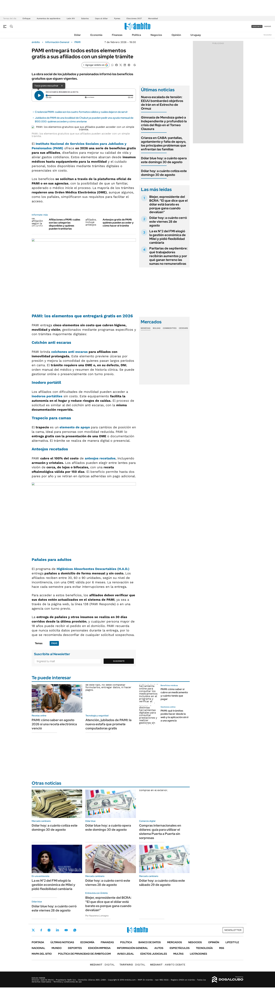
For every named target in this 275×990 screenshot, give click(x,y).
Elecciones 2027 (134, 18)
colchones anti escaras (69, 352)
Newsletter (268, 35)
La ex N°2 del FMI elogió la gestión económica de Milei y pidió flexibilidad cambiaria (167, 237)
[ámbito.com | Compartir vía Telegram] (129, 64)
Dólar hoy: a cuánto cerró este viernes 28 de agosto (168, 221)
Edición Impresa (99, 948)
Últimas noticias (62, 942)
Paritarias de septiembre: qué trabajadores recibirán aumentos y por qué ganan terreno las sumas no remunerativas (168, 256)
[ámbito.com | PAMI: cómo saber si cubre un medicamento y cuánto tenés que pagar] (148, 693)
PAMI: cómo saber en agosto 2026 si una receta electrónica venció (54, 724)
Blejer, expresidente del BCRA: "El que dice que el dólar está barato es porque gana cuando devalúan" (168, 204)
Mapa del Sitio (42, 953)
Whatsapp (74, 930)
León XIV (71, 18)
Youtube (66, 930)
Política (136, 35)
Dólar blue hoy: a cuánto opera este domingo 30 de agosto (164, 160)
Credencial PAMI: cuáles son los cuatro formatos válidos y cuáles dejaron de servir (81, 112)
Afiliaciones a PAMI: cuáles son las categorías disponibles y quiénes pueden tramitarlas (64, 224)
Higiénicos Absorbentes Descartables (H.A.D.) (93, 569)
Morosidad (153, 18)
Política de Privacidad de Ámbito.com (84, 953)
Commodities (169, 328)
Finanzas (117, 35)
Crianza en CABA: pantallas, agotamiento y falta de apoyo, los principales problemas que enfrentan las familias (163, 143)
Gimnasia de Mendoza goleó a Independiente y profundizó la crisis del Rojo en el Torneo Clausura (164, 123)
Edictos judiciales (153, 953)
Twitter (33, 930)
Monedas (145, 328)
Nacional (38, 948)
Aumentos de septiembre (48, 18)
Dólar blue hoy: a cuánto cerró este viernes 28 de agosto (54, 908)
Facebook (41, 930)
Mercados (174, 942)
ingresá (267, 26)
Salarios (85, 18)
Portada (38, 942)
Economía (96, 35)
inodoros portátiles (47, 396)
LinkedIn (57, 930)
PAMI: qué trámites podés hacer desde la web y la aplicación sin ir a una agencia (175, 715)
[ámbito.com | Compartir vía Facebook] (116, 64)
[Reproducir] (39, 95)
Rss (221, 948)
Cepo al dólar (101, 18)
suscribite (257, 26)
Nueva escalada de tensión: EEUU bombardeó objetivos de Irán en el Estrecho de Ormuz (162, 103)
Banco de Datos (149, 942)
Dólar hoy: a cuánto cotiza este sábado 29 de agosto (162, 882)
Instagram (49, 930)
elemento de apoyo (75, 427)
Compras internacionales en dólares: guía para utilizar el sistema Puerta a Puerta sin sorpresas (160, 831)
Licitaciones (198, 953)
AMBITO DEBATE (167, 964)
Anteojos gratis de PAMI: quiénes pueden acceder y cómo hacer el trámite (118, 222)
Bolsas (156, 328)
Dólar (77, 35)
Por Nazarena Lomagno (97, 915)
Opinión (176, 35)
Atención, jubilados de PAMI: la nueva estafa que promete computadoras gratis (108, 724)
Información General (57, 42)
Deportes (75, 948)
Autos (158, 948)
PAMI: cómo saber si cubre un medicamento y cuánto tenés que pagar (174, 694)
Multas (178, 953)
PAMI (77, 42)
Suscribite (119, 661)
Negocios (156, 35)
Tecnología (204, 948)
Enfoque (26, 18)
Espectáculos (180, 948)
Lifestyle (232, 942)
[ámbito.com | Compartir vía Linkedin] (124, 64)
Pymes (117, 18)
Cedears (183, 328)
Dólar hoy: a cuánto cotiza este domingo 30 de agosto (164, 173)
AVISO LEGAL (125, 953)
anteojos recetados (100, 458)
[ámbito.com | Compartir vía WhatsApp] (112, 64)
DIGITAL (102, 964)
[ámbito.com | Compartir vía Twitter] (120, 64)
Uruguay (195, 35)
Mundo (57, 948)
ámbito (36, 42)
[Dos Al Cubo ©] (227, 979)
